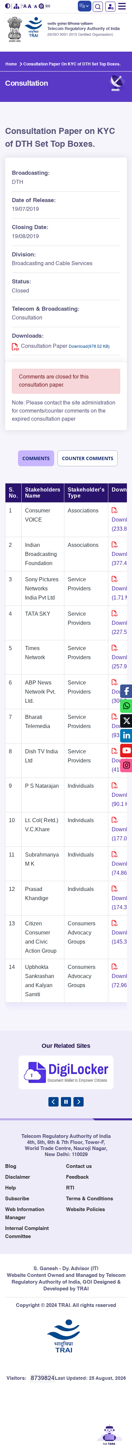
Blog (10, 1166)
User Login (110, 6)
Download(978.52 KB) (89, 347)
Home (11, 64)
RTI (70, 1188)
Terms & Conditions (89, 1198)
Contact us (79, 1166)
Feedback (77, 1177)
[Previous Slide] (53, 1102)
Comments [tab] (36, 458)
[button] (8, 6)
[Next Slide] (78, 1102)
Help (10, 1188)
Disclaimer (17, 1177)
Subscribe (17, 1198)
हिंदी (47, 6)
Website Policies (85, 1209)
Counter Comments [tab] (87, 458)
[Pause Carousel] (66, 1102)
